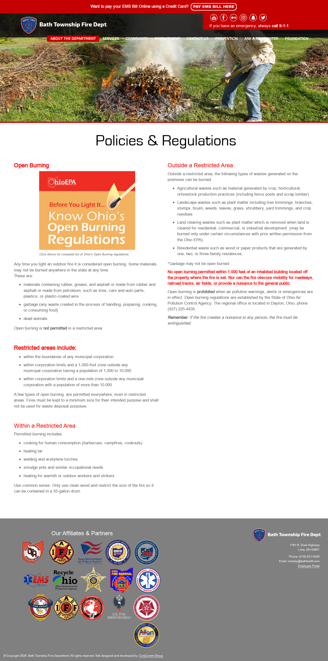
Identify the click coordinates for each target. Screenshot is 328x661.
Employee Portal (309, 566)
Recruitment (167, 38)
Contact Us (197, 38)
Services (111, 38)
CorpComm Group (151, 656)
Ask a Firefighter (261, 38)
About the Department (73, 38)
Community (137, 38)
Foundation (296, 38)
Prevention (226, 38)
